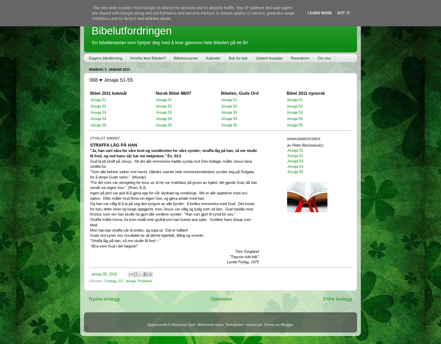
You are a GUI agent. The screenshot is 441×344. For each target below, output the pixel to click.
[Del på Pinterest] (150, 274)
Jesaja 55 (98, 125)
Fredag (110, 281)
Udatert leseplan (269, 58)
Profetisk (145, 281)
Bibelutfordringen (132, 31)
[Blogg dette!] (135, 274)
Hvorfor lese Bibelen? (148, 58)
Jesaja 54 (98, 119)
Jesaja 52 (98, 106)
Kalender (213, 58)
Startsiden (221, 299)
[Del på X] (140, 274)
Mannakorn (300, 58)
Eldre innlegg (337, 299)
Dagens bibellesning (105, 58)
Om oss (324, 58)
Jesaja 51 (98, 100)
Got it (343, 13)
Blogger (287, 325)
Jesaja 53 (98, 112)
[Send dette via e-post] (130, 274)
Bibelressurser (186, 58)
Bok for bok (238, 58)
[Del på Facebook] (145, 274)
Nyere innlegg (104, 299)
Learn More (320, 13)
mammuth (254, 325)
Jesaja (130, 281)
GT (120, 281)
